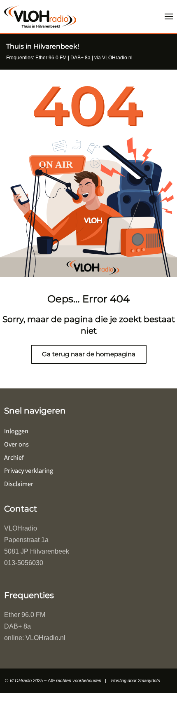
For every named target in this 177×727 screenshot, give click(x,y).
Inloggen (16, 431)
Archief (14, 457)
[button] (169, 16)
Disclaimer (18, 484)
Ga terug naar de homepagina (88, 354)
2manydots (149, 680)
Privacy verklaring (28, 470)
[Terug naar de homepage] (40, 16)
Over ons (16, 444)
